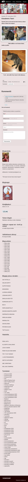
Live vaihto (7, 392)
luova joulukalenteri (9, 441)
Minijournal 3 (7, 403)
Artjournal (6, 383)
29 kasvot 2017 (8, 377)
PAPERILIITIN (5, 320)
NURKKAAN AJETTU (7, 301)
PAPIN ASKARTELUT (7, 308)
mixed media (7, 447)
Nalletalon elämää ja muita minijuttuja (11, 220)
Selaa (14, 1)
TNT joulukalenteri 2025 (10, 413)
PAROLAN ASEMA (6, 317)
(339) (7, 259)
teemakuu (6, 459)
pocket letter (7, 453)
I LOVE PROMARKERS (8, 357)
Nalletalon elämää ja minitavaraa (12, 405)
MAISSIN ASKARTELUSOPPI (9, 311)
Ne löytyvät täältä (6, 236)
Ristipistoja (7, 408)
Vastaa (6, 104)
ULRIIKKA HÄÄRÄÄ (7, 292)
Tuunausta (6, 416)
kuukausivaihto (8, 438)
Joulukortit (6, 388)
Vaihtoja (6, 419)
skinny (5, 456)
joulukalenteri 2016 (9, 430)
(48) (6, 266)
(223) (7, 248)
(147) (7, 262)
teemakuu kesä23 (8, 461)
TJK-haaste (7, 411)
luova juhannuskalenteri (10, 444)
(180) (7, 254)
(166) (7, 246)
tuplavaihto (7, 466)
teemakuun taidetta (9, 464)
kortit (5, 436)
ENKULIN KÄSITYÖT (7, 298)
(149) (7, 249)
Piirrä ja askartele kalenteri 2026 (12, 406)
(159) (7, 251)
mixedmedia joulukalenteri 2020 (12, 450)
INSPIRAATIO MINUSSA (8, 314)
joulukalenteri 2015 (9, 428)
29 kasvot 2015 (8, 374)
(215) (7, 245)
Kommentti (5, 129)
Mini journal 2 (7, 402)
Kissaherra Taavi (8, 18)
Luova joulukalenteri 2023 (10, 394)
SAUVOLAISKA (6, 323)
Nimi (4, 113)
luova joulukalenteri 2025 (10, 442)
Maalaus (6, 399)
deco (5, 425)
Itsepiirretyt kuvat (8, 386)
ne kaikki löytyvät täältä (8, 228)
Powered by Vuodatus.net (21, 480)
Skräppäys (6, 409)
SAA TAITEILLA (6, 279)
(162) (7, 263)
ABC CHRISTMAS (6, 363)
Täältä (4, 75)
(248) (7, 257)
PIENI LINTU (5, 341)
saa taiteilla (7, 455)
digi (5, 427)
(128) (7, 243)
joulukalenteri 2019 (9, 433)
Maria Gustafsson (9, 96)
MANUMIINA (5, 289)
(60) (6, 268)
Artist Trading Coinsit (9, 381)
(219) (7, 255)
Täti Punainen (5, 330)
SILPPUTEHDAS (6, 286)
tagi (5, 458)
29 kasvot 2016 (8, 375)
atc (5, 422)
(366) (7, 260)
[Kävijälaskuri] (5, 211)
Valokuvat (10, 84)
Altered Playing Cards (9, 380)
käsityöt (6, 439)
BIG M (3, 304)
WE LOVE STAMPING (7, 366)
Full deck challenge (9, 384)
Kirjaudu (24, 1)
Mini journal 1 (7, 400)
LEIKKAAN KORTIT (7, 295)
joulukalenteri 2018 (9, 431)
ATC (5, 378)
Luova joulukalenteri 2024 (10, 395)
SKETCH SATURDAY (7, 360)
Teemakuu (6, 414)
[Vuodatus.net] (6, 478)
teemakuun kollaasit (9, 462)
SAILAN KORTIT (6, 282)
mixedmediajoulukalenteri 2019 (12, 452)
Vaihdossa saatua (8, 417)
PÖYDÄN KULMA (6, 326)
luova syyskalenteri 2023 (10, 445)
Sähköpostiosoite (10, 118)
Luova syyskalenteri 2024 (10, 397)
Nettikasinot (8, 1)
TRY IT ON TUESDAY (7, 354)
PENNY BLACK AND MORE (9, 350)
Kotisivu (10, 124)
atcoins (6, 423)
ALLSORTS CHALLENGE (8, 344)
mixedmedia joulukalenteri (10, 448)
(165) (7, 270)
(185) (7, 252)
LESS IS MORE (6, 347)
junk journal (7, 434)
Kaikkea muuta (8, 389)
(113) (7, 265)
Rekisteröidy (18, 1)
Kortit (5, 391)
